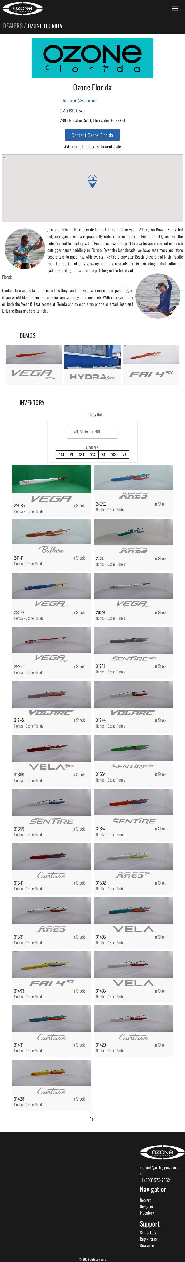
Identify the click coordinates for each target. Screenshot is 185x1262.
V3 (103, 454)
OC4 (114, 454)
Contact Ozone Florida (92, 135)
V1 (71, 454)
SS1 (81, 454)
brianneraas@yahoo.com (78, 100)
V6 (124, 454)
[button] (92, 181)
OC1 (61, 454)
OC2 (93, 454)
